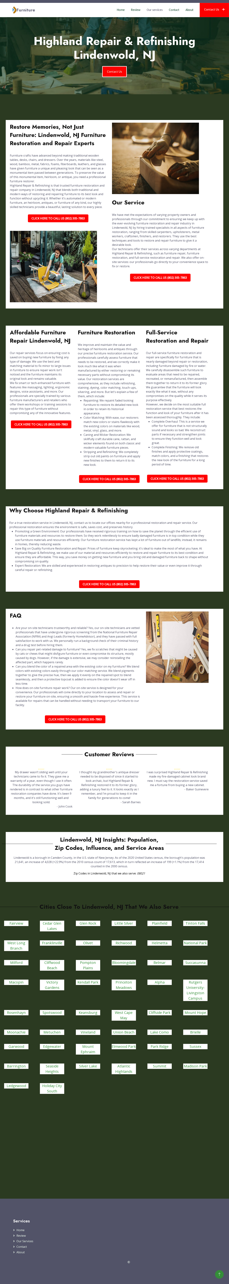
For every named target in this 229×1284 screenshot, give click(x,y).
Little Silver (123, 923)
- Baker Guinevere (196, 789)
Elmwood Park (124, 1046)
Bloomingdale (123, 962)
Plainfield (159, 923)
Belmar (160, 962)
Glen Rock (88, 923)
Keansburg (88, 1012)
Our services (155, 10)
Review (135, 10)
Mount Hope (195, 1012)
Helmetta (159, 943)
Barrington (16, 1066)
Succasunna (195, 962)
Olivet (88, 943)
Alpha (160, 982)
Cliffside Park (159, 1012)
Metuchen (52, 1032)
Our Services (24, 1241)
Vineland (88, 1032)
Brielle (195, 1032)
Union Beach (124, 1032)
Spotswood (52, 1012)
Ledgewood (16, 1085)
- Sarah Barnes (131, 802)
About (189, 10)
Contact (174, 10)
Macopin (16, 982)
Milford (16, 962)
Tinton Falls (195, 923)
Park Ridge (160, 1046)
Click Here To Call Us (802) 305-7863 (58, 218)
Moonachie (16, 1032)
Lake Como (159, 1032)
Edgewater (52, 1046)
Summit (159, 1066)
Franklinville (52, 943)
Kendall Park (87, 982)
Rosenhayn (16, 1012)
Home (121, 10)
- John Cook (64, 806)
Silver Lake (88, 1066)
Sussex (195, 1046)
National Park (195, 943)
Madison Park (195, 1066)
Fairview (16, 923)
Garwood (16, 1046)
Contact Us (211, 9)
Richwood (124, 943)
